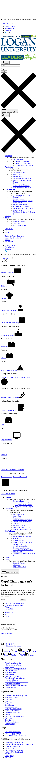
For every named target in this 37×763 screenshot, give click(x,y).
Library (7, 714)
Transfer (15, 182)
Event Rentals (9, 28)
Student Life (17, 197)
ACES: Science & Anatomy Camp (16, 695)
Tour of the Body (10, 720)
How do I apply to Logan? (13, 734)
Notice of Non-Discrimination (14, 752)
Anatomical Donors (11, 697)
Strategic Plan (9, 667)
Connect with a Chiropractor (22, 178)
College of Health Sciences (23, 163)
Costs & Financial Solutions (22, 180)
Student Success (18, 199)
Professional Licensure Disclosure (16, 685)
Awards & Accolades (20, 204)
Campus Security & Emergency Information (19, 744)
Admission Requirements (21, 186)
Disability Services (11, 748)
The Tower (16, 223)
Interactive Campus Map (13, 712)
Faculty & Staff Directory (13, 709)
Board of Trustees (10, 672)
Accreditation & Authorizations (23, 208)
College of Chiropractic (22, 161)
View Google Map (7, 633)
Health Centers (10, 27)
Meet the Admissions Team (22, 188)
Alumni (7, 240)
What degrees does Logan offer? (15, 735)
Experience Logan (19, 184)
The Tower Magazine (12, 722)
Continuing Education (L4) (14, 238)
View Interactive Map (8, 637)
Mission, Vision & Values (13, 665)
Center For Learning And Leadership (17, 682)
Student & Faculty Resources (14, 236)
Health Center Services (12, 710)
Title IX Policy (9, 754)
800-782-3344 (9, 644)
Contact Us (8, 703)
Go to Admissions (19, 173)
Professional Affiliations (21, 206)
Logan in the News (19, 225)
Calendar (8, 30)
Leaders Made (17, 210)
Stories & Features (19, 221)
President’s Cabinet (11, 670)
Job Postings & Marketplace (14, 750)
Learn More (5, 23)
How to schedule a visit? (13, 732)
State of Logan (9, 674)
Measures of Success (11, 680)
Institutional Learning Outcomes (15, 669)
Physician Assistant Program (24, 165)
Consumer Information (12, 746)
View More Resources (8, 494)
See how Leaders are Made (22, 195)
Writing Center (9, 724)
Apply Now (17, 174)
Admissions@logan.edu (13, 646)
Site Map (8, 758)
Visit (6, 230)
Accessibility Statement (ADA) (15, 743)
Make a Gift (9, 242)
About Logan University (13, 663)
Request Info (17, 176)
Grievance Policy (10, 687)
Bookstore (8, 699)
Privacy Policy (9, 756)
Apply (7, 232)
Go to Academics (18, 159)
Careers (7, 701)
